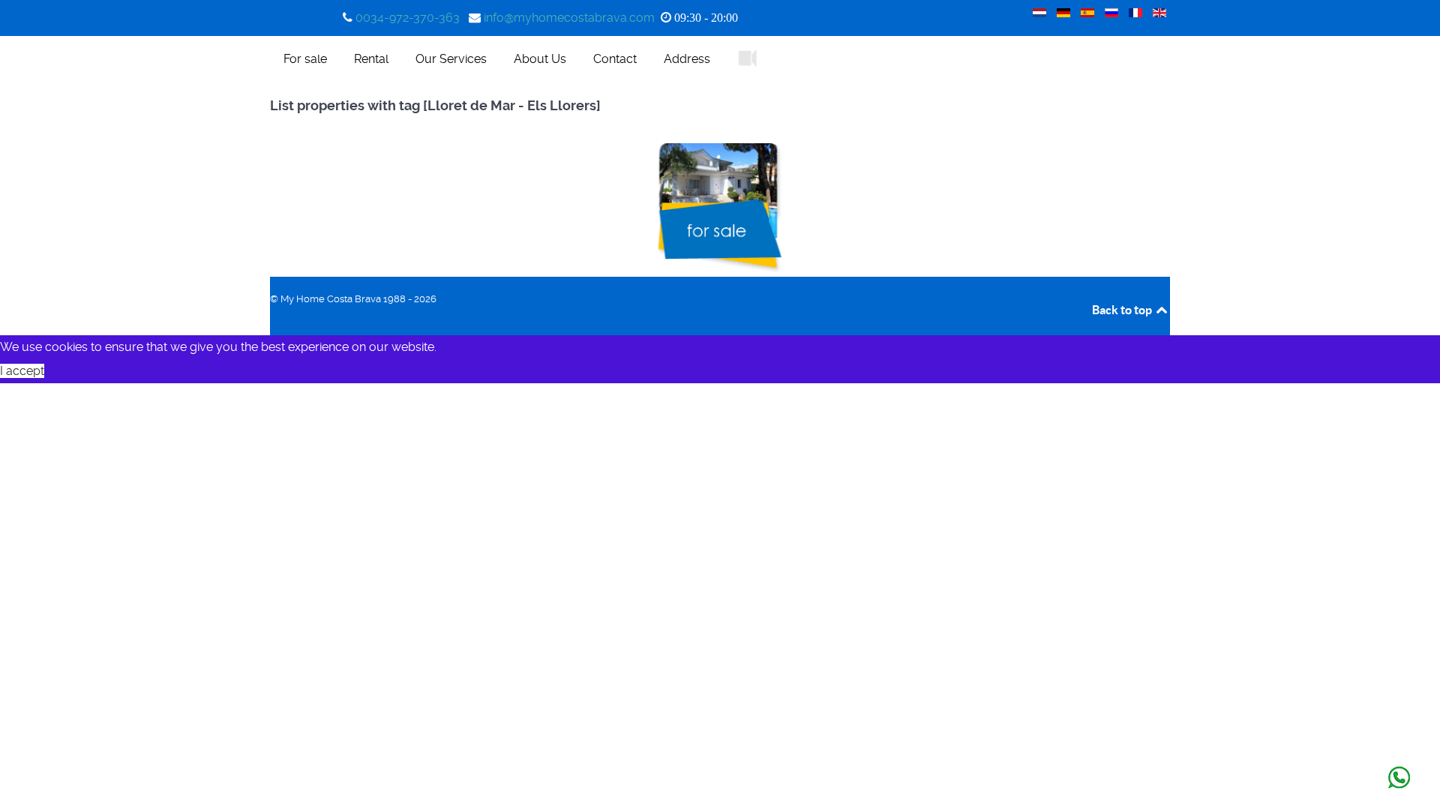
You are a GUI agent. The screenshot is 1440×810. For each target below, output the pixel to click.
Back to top (1123, 309)
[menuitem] (305, 58)
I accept (22, 371)
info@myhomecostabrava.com (569, 17)
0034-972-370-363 (408, 17)
